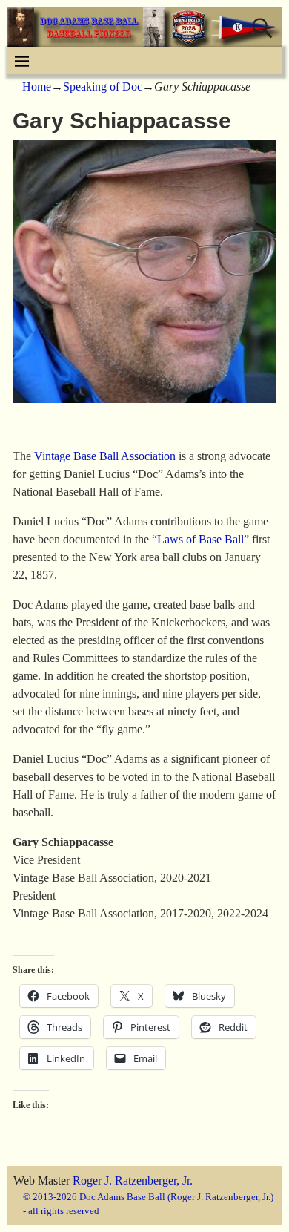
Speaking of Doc (102, 86)
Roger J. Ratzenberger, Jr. (133, 1180)
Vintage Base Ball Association (105, 456)
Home (36, 86)
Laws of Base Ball (200, 539)
